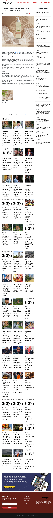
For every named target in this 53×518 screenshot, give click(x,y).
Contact (26, 503)
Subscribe (10, 507)
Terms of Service (26, 498)
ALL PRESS (29, 2)
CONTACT (35, 2)
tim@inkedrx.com (5, 105)
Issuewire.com (17, 52)
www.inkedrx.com (5, 84)
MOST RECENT (23, 2)
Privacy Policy (26, 500)
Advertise (26, 501)
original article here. (28, 114)
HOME (18, 2)
